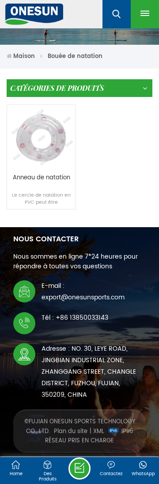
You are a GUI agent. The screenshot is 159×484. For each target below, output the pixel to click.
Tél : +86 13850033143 (75, 318)
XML (98, 431)
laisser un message (79, 468)
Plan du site (70, 431)
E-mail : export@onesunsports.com (83, 291)
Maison (24, 56)
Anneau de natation (41, 178)
